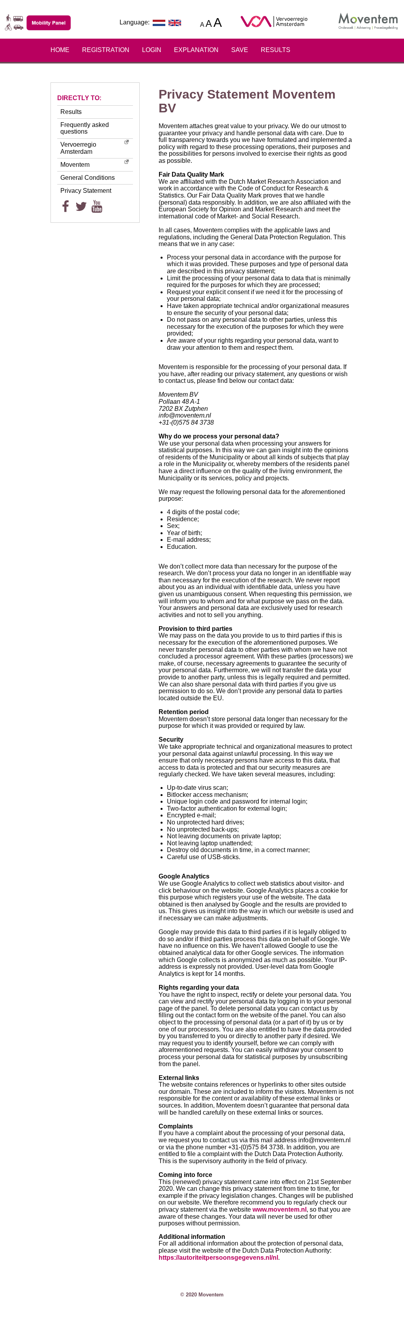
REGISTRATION (105, 50)
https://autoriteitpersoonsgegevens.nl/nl (218, 1257)
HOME (59, 50)
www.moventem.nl (279, 1209)
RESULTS (275, 50)
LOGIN (151, 50)
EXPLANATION (196, 50)
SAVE (239, 50)
